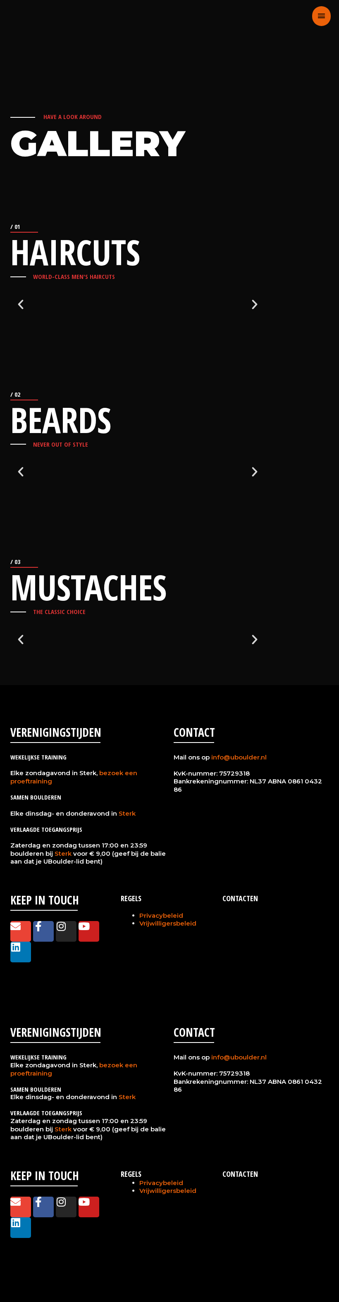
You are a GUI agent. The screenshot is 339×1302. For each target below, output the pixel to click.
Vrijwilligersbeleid (167, 923)
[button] (20, 304)
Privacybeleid (161, 915)
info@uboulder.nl (239, 757)
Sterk (127, 813)
